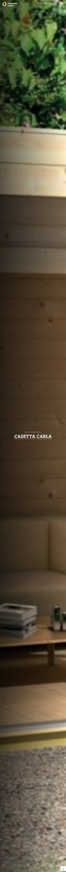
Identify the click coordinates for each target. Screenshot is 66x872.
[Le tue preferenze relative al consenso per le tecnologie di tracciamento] (63, 869)
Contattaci (53, 4)
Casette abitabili (33, 432)
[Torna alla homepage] (10, 4)
